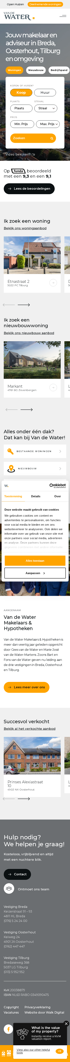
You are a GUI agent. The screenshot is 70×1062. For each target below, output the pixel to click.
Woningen (14, 70)
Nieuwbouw (35, 70)
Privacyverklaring (37, 1007)
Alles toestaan (35, 560)
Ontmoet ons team (33, 889)
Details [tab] (35, 496)
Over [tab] (57, 496)
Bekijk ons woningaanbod (25, 228)
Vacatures (11, 1012)
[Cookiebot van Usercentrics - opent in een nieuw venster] (50, 485)
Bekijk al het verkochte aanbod (29, 729)
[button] (35, 451)
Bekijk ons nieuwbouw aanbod (29, 333)
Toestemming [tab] (13, 496)
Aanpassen (33, 572)
